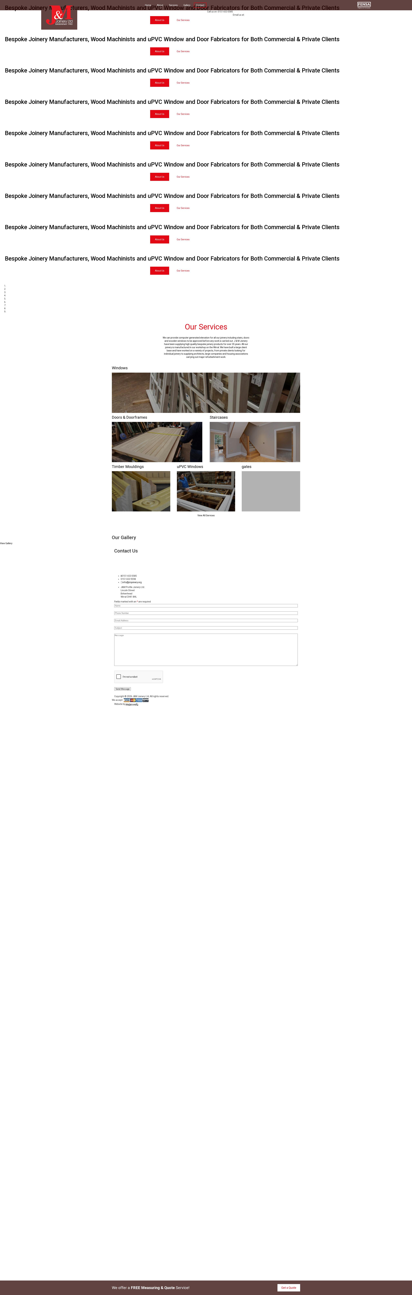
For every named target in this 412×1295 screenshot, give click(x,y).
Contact (200, 5)
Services (173, 5)
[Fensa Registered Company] (364, 5)
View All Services (206, 515)
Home (148, 5)
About (160, 5)
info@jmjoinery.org (257, 15)
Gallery (186, 5)
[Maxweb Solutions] (132, 704)
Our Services (183, 51)
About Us (159, 51)
